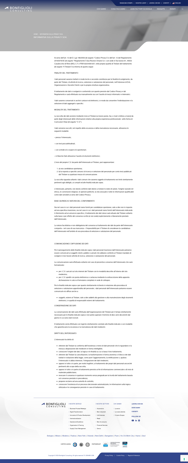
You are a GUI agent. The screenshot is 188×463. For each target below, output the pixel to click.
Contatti (166, 3)
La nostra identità (120, 412)
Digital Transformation (76, 412)
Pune (117, 436)
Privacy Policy (109, 455)
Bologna (50, 436)
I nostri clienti (140, 3)
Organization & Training (77, 425)
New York (81, 436)
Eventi (173, 9)
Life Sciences (101, 415)
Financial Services (102, 425)
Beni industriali (101, 412)
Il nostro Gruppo (119, 415)
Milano (58, 436)
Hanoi (138, 436)
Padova (73, 436)
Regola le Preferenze (134, 455)
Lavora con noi (154, 3)
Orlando (90, 436)
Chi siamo (101, 9)
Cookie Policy (120, 455)
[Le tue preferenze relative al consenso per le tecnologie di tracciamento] (184, 459)
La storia (117, 409)
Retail (98, 419)
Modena (65, 436)
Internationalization (75, 419)
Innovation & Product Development (80, 415)
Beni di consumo (102, 422)
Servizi (99, 429)
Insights (161, 9)
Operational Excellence (76, 422)
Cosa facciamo (118, 9)
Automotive (100, 409)
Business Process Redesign (78, 409)
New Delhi (99, 436)
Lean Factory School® (141, 9)
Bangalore (109, 436)
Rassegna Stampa (126, 3)
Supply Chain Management (78, 429)
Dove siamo (136, 408)
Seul (143, 436)
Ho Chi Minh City (127, 436)
